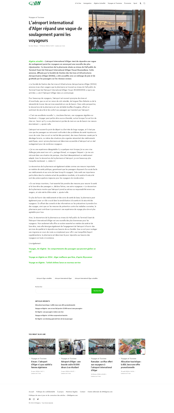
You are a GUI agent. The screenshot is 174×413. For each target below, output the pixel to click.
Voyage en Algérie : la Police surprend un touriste (51, 315)
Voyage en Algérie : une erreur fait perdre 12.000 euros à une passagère (58, 308)
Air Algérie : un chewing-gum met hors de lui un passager (54, 319)
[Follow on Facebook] (30, 399)
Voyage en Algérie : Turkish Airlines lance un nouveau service (55, 262)
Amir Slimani (34, 46)
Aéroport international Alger (63, 278)
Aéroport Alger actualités (44, 278)
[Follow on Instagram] (34, 399)
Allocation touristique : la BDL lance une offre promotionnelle (55, 305)
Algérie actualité (36, 61)
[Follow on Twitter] (38, 399)
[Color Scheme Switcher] (141, 3)
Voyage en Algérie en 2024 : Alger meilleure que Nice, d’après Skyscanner (60, 257)
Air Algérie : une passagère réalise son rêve (49, 312)
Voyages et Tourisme (36, 17)
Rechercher (38, 287)
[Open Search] (144, 3)
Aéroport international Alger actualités (86, 278)
